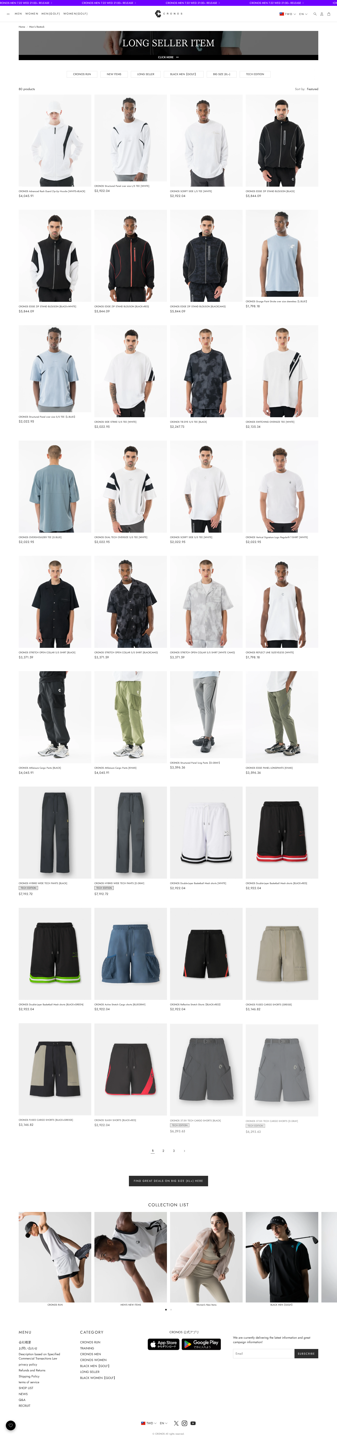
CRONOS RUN (82, 74)
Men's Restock (36, 27)
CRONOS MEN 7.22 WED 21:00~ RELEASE (107, 3)
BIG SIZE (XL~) (221, 74)
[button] (8, 14)
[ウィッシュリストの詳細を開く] (11, 1425)
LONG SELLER (145, 74)
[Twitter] (176, 1423)
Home (22, 27)
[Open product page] (55, 141)
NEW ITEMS (114, 74)
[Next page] (184, 1151)
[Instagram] (184, 1423)
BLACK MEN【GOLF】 (183, 74)
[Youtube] (193, 1423)
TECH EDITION (255, 74)
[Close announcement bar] (333, 3)
